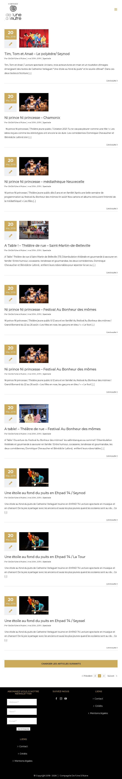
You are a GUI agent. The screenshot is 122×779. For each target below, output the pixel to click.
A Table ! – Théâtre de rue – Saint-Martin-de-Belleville (47, 245)
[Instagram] (61, 698)
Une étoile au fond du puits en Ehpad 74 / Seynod (44, 493)
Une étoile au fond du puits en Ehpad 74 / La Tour (44, 557)
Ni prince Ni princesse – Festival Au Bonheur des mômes (50, 309)
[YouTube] (65, 698)
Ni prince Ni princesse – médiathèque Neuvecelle (44, 182)
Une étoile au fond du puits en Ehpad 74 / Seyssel (44, 621)
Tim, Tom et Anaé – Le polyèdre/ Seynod (37, 54)
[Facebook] (56, 698)
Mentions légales (23, 761)
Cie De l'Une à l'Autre (17, 58)
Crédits (23, 753)
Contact (23, 746)
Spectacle (47, 58)
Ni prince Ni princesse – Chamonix (32, 118)
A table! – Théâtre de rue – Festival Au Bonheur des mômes (52, 429)
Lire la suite (111, 81)
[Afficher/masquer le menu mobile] (116, 9)
